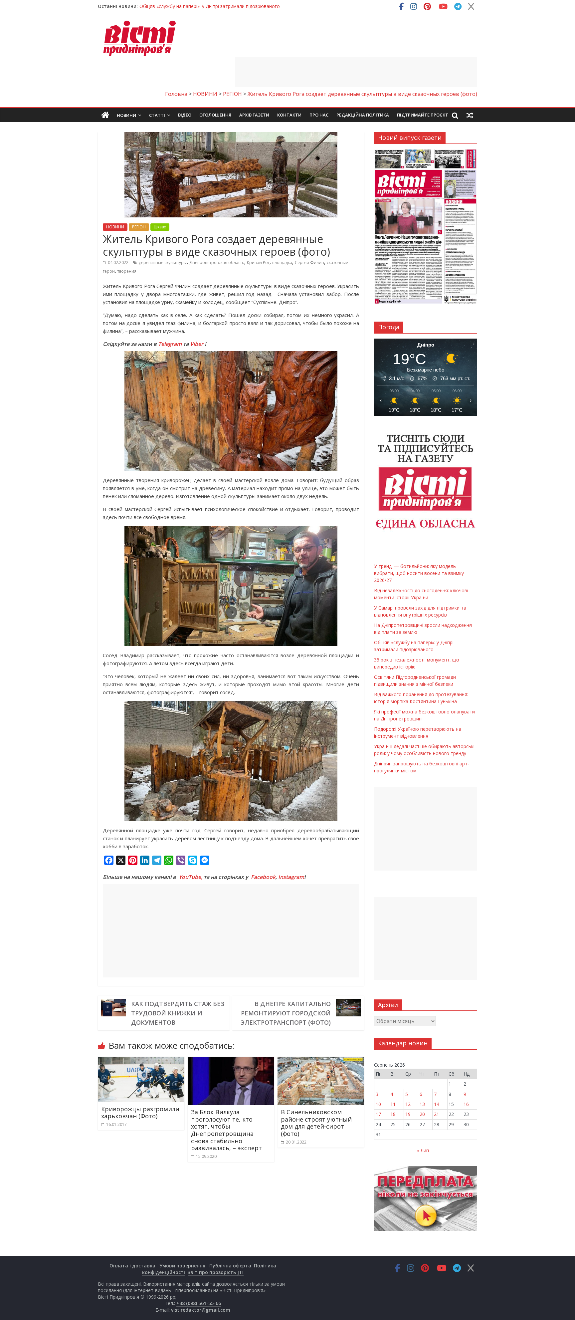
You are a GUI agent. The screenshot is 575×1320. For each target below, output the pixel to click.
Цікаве (160, 227)
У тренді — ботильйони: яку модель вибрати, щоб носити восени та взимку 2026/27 (235, 6)
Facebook (263, 877)
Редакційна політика (362, 115)
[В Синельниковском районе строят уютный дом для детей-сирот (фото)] (321, 1060)
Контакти (289, 115)
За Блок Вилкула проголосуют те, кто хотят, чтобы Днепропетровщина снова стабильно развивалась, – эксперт (226, 1130)
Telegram (170, 344)
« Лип (423, 1150)
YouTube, (190, 877)
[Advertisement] (356, 72)
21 (436, 1114)
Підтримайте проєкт (422, 115)
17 (378, 1114)
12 (408, 1104)
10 (378, 1104)
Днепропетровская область (216, 262)
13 (422, 1104)
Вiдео (184, 115)
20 (422, 1114)
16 (466, 1104)
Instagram (291, 877)
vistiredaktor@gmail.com (200, 1310)
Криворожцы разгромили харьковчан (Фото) (140, 1112)
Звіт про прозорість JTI (216, 1272)
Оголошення (215, 115)
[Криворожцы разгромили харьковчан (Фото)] (141, 1060)
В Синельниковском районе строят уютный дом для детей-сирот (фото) (316, 1123)
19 (408, 1114)
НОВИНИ (115, 227)
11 (393, 1104)
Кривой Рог (258, 262)
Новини (126, 115)
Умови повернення (182, 1265)
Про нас (318, 115)
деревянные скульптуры (163, 262)
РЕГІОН (139, 227)
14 (436, 1104)
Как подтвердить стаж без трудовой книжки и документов (177, 1013)
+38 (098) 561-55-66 (198, 1303)
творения (126, 271)
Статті (157, 115)
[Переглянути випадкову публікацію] (470, 115)
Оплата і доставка (132, 1265)
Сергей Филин (309, 262)
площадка (282, 262)
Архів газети (254, 115)
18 (393, 1114)
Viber (196, 344)
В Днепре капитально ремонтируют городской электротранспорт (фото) (286, 1013)
